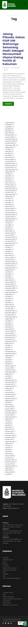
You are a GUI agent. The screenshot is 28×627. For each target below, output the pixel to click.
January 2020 (9, 284)
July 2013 (7, 403)
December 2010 (9, 460)
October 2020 (9, 266)
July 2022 (8, 223)
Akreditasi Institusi (8, 593)
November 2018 (9, 313)
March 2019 (8, 304)
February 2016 (9, 366)
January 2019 (9, 309)
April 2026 (8, 131)
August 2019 (8, 294)
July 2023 (8, 198)
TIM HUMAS (16, 68)
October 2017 (9, 339)
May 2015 (8, 378)
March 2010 (8, 470)
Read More (8, 104)
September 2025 (10, 145)
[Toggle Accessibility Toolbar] (25, 624)
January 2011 (8, 458)
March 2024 (8, 182)
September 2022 (10, 219)
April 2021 (8, 253)
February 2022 (9, 233)
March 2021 (8, 255)
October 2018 (9, 315)
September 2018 (10, 317)
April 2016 (8, 364)
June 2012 (8, 423)
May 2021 (7, 251)
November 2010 (9, 462)
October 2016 (9, 351)
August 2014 (8, 388)
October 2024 (9, 168)
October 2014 (9, 384)
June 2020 (8, 274)
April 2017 (8, 349)
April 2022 (8, 229)
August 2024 (8, 172)
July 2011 (7, 445)
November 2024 (10, 166)
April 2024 (8, 180)
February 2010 (9, 472)
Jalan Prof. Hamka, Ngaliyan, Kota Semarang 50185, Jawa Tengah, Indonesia (12, 533)
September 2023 (10, 194)
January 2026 (9, 137)
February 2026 (9, 135)
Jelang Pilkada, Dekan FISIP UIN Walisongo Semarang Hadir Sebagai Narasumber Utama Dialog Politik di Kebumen (14, 49)
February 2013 (9, 407)
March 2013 (8, 405)
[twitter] (5, 623)
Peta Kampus (6, 603)
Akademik (5, 558)
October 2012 (9, 415)
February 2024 (9, 184)
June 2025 (8, 151)
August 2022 (8, 221)
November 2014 (9, 382)
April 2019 (8, 302)
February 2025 (9, 159)
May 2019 (7, 300)
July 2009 (8, 474)
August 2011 (8, 443)
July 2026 (8, 125)
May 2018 (8, 325)
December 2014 (10, 380)
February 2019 (9, 306)
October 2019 (9, 290)
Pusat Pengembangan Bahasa (11, 578)
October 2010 (9, 464)
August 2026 (8, 123)
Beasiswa (5, 564)
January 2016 (9, 368)
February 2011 (9, 456)
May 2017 (8, 347)
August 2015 (8, 374)
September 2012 (10, 417)
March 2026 (8, 133)
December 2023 (10, 188)
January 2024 (9, 186)
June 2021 (8, 249)
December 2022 (10, 213)
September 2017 (10, 341)
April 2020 (8, 278)
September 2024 (10, 170)
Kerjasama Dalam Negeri (10, 568)
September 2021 (10, 243)
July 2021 (7, 247)
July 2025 (8, 149)
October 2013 (9, 396)
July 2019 (7, 296)
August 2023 (8, 196)
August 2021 (8, 245)
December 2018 (9, 311)
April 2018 (8, 327)
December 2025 (10, 139)
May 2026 (8, 129)
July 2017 (7, 345)
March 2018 (8, 329)
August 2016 (8, 356)
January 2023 (9, 210)
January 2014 (9, 392)
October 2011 (9, 439)
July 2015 (7, 376)
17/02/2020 (6, 68)
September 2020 (10, 268)
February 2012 (9, 431)
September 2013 (10, 398)
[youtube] (8, 623)
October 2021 (9, 241)
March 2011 (8, 454)
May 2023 (8, 202)
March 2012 (8, 429)
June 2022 (8, 225)
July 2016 (7, 358)
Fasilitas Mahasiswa (8, 597)
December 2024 (10, 163)
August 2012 (8, 419)
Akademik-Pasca (8, 560)
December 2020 (10, 262)
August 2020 (8, 270)
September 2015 (10, 372)
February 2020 (9, 282)
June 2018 (8, 323)
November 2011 (9, 437)
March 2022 (8, 231)
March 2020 (8, 280)
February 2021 (9, 257)
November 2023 (10, 190)
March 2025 (8, 157)
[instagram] (11, 623)
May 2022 (8, 227)
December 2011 (9, 435)
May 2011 (7, 449)
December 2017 (9, 335)
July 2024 (8, 174)
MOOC (4, 572)
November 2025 (10, 141)
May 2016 (8, 362)
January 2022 (9, 235)
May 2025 (8, 153)
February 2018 (9, 331)
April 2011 (7, 452)
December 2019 (9, 286)
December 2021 (9, 237)
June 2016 (8, 360)
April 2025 (8, 155)
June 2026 (8, 127)
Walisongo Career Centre (10, 605)
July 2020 (8, 272)
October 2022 (9, 217)
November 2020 (10, 264)
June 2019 (8, 298)
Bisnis (4, 595)
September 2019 (10, 292)
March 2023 (8, 206)
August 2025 (8, 147)
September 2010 (10, 466)
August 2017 (8, 343)
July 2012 (7, 421)
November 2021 (9, 239)
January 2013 (9, 409)
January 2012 (9, 433)
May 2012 (7, 425)
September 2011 (9, 441)
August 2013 (8, 400)
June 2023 (8, 200)
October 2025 (9, 143)
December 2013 (9, 394)
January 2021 (9, 260)
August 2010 (8, 468)
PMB (4, 576)
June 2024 (8, 176)
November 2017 (9, 337)
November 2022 (10, 215)
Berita (6, 70)
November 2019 (9, 288)
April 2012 (8, 427)
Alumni (5, 562)
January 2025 (9, 161)
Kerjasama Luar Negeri (9, 570)
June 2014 (8, 390)
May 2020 (8, 276)
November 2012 (9, 413)
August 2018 (8, 319)
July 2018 (7, 321)
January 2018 (9, 333)
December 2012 (9, 411)
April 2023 (8, 204)
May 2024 (8, 178)
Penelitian (5, 574)
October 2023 (9, 192)
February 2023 (9, 208)
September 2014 (10, 386)
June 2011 (8, 447)
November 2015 (9, 370)
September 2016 (10, 353)
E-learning (6, 566)
